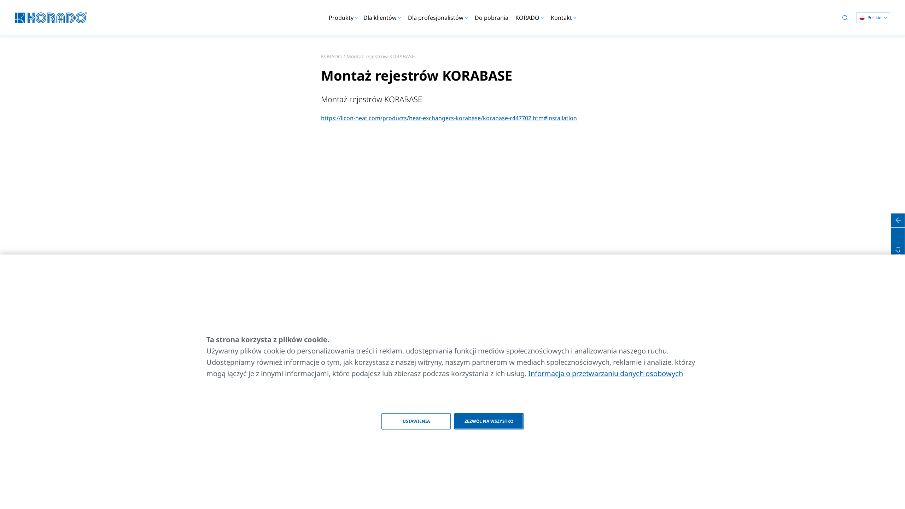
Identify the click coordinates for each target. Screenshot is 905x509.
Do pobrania (491, 18)
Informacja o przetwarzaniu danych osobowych (605, 373)
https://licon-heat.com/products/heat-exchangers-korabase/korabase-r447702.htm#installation (449, 118)
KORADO (331, 56)
